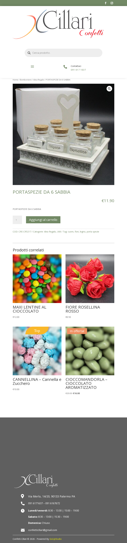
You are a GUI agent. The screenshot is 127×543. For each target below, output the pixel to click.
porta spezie (93, 231)
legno (82, 231)
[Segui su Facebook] (105, 3)
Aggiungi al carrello (43, 220)
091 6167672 (52, 503)
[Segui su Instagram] (111, 3)
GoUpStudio (56, 538)
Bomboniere (26, 79)
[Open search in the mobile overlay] (63, 53)
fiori (77, 231)
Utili (59, 231)
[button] (109, 88)
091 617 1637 (78, 69)
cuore (71, 231)
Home (15, 79)
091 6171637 (35, 503)
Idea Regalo (38, 79)
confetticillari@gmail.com (42, 530)
